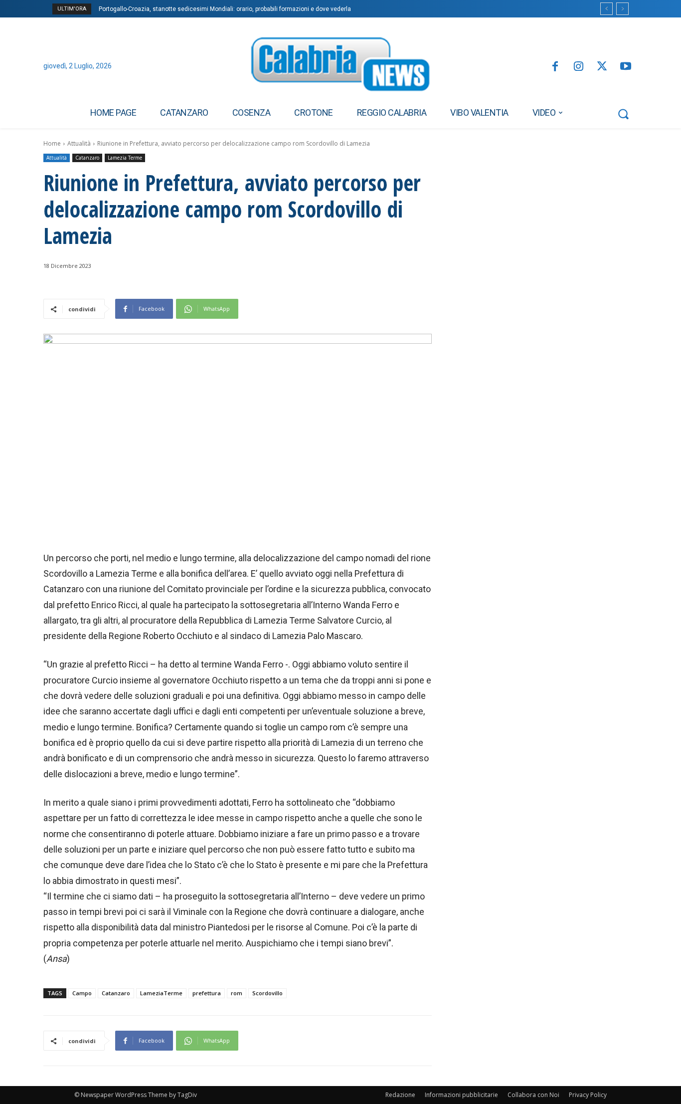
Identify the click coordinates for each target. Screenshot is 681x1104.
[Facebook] (554, 67)
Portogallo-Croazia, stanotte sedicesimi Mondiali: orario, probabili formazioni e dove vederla (225, 8)
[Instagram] (578, 67)
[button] (623, 113)
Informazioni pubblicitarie (461, 1095)
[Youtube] (626, 67)
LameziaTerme (161, 993)
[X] (602, 67)
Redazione (400, 1095)
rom (236, 993)
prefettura (206, 993)
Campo (82, 993)
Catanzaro (87, 157)
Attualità (79, 143)
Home (52, 143)
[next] (622, 8)
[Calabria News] (340, 66)
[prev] (606, 8)
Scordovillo (267, 993)
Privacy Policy (588, 1095)
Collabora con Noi (533, 1095)
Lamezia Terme (125, 157)
